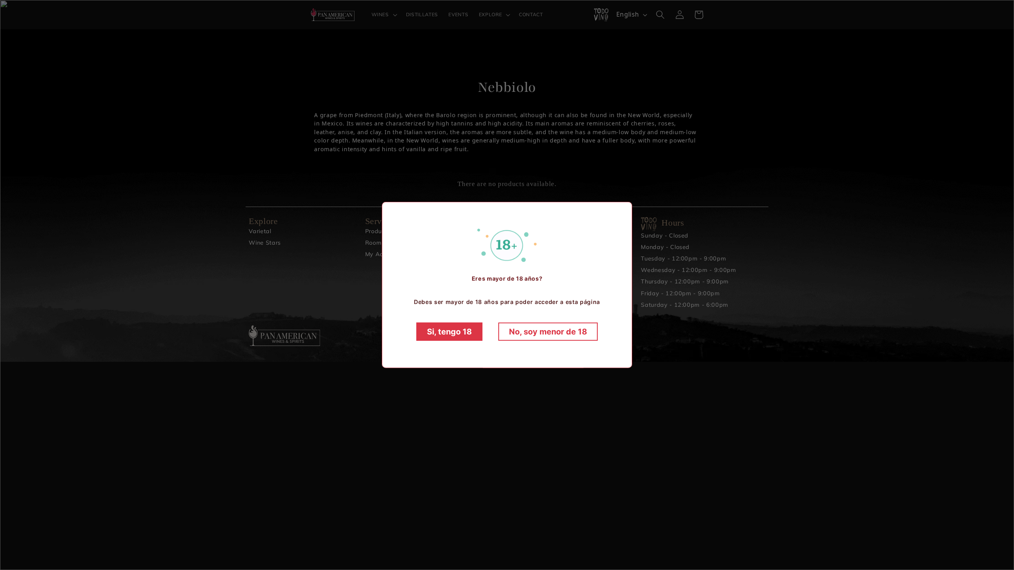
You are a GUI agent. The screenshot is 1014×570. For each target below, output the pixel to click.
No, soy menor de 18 (548, 331)
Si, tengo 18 (449, 331)
